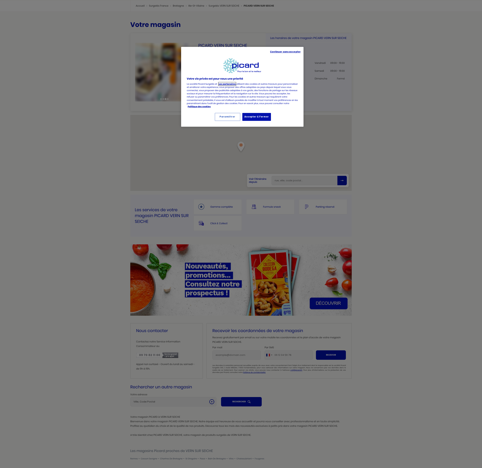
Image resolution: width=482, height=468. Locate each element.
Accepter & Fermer (256, 116)
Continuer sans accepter (285, 51)
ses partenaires (227, 83)
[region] (242, 87)
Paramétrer (227, 116)
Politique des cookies (199, 106)
